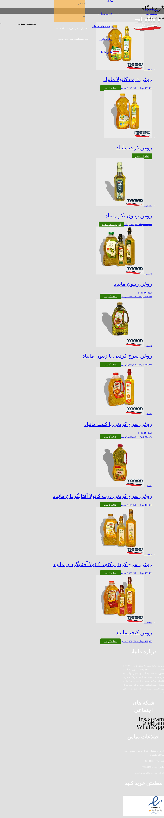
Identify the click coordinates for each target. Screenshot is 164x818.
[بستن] (84, 16)
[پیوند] (148, 30)
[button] (111, 224)
